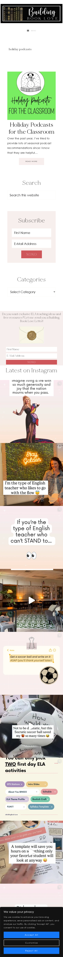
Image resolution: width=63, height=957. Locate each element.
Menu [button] (33, 31)
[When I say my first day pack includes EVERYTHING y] (31, 852)
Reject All (31, 950)
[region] (31, 932)
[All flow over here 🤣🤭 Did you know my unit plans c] (31, 474)
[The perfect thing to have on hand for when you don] (31, 663)
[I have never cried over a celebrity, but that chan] (31, 411)
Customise (31, 942)
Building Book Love (31, 13)
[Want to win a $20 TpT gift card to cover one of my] (31, 537)
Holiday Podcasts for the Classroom (32, 128)
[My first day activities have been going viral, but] (31, 789)
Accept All (31, 935)
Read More (31, 161)
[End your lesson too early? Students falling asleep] (31, 726)
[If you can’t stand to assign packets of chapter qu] (31, 600)
